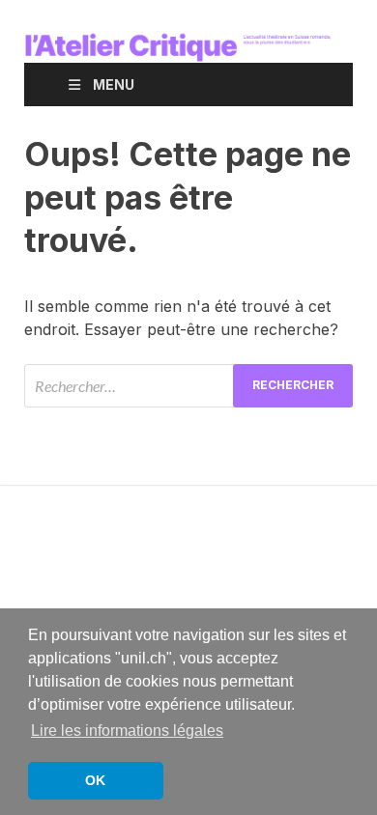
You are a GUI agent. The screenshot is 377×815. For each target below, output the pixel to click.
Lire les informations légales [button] (127, 730)
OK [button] (95, 780)
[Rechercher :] (188, 386)
